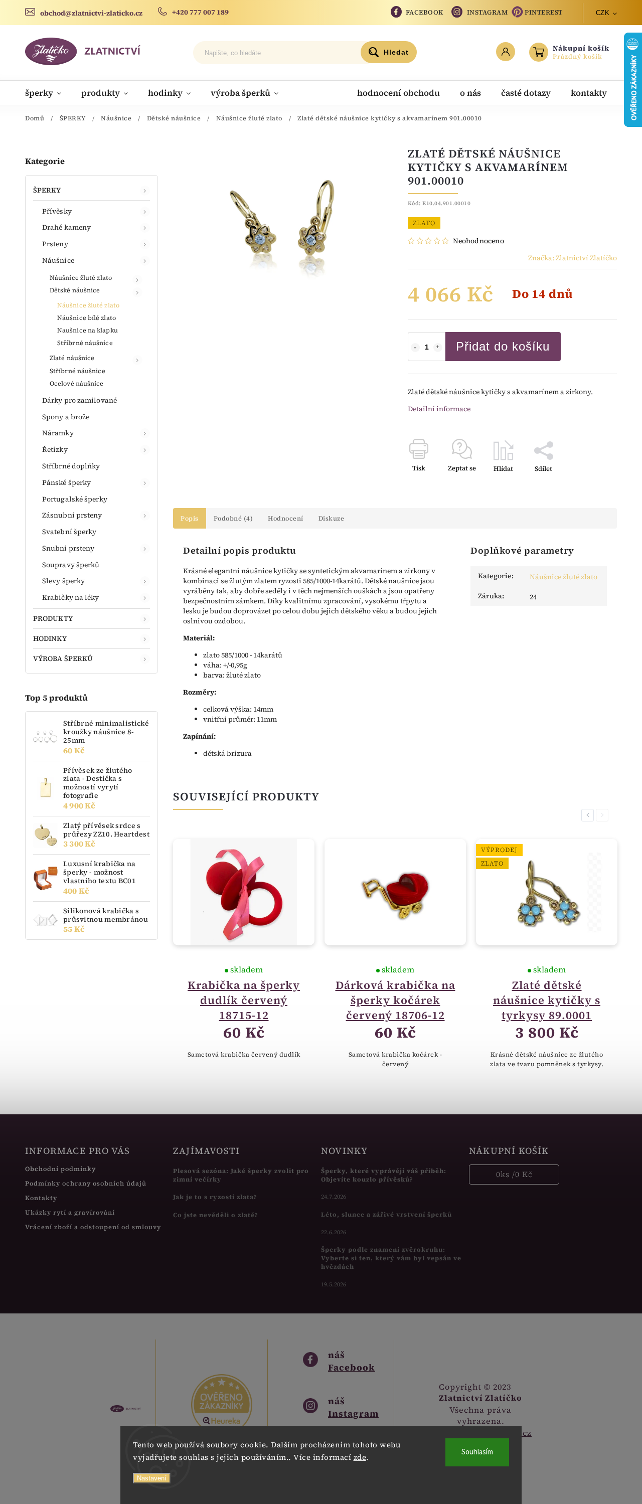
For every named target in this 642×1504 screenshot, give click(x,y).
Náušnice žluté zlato (81, 277)
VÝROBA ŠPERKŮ (63, 658)
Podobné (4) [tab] (233, 518)
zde (360, 1457)
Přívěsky (57, 211)
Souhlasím (477, 1452)
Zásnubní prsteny (72, 515)
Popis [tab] (190, 518)
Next (603, 815)
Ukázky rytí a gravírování (70, 1212)
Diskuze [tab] (331, 518)
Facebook (424, 12)
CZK (603, 13)
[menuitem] (48, 92)
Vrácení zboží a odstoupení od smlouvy (93, 1227)
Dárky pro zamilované (79, 400)
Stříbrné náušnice (85, 343)
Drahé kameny (66, 227)
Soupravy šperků (71, 565)
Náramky (58, 433)
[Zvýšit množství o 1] (437, 347)
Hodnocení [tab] (285, 518)
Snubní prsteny (68, 548)
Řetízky (55, 449)
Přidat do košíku (503, 346)
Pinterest (544, 12)
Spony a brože (65, 417)
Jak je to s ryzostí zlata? (215, 1197)
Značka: (572, 258)
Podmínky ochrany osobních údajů (85, 1183)
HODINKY (50, 638)
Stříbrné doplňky (71, 466)
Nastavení (152, 1478)
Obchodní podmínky (60, 1168)
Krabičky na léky (70, 597)
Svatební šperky (69, 532)
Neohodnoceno (478, 240)
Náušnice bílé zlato (86, 317)
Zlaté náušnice (72, 358)
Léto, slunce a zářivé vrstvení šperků (386, 1214)
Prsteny (55, 244)
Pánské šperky (66, 482)
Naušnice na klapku (87, 330)
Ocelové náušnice (77, 383)
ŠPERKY (47, 190)
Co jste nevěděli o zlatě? (215, 1215)
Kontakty (41, 1198)
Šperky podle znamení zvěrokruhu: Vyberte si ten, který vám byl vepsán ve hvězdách (391, 1258)
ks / (514, 1174)
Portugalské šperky (74, 499)
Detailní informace (439, 409)
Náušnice (58, 260)
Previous (589, 815)
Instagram (487, 12)
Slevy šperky (63, 581)
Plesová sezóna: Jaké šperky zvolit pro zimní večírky (241, 1175)
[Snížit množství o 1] (415, 347)
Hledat (396, 52)
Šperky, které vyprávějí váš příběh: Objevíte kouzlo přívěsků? (383, 1175)
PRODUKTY (53, 618)
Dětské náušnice (75, 290)
